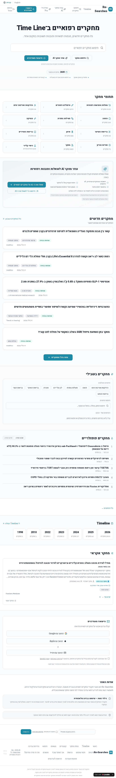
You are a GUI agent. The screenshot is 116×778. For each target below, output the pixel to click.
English (17, 2)
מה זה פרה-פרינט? (31, 752)
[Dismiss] (112, 774)
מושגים (46, 752)
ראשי (95, 746)
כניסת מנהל (9, 9)
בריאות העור (18, 387)
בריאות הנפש (103, 394)
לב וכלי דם (57, 387)
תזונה (84, 387)
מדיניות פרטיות (94, 752)
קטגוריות (63, 746)
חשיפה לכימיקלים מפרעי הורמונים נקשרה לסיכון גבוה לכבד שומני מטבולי (72, 458)
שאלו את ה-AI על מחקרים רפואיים (28, 184)
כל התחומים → (107, 508)
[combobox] (58, 48)
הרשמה (26, 731)
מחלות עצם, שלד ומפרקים (99, 586)
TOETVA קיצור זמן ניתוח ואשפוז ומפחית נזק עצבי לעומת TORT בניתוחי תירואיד (70, 467)
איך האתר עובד (58, 752)
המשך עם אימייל (56, 652)
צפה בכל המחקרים (59, 357)
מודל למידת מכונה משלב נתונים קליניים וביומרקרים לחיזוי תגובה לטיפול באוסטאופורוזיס (64, 563)
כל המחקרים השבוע (13, 219)
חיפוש (45, 746)
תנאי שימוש (80, 752)
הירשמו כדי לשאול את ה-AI (25, 191)
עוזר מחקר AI (59, 9)
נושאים (53, 746)
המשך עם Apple (56, 641)
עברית (9, 2)
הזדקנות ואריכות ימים (100, 387)
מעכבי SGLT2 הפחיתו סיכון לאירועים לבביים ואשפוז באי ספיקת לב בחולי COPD (70, 477)
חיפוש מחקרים (75, 9)
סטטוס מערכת (71, 758)
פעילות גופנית (72, 387)
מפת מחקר (74, 746)
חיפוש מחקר (80, 58)
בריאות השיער (33, 387)
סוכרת (46, 387)
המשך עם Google (56, 633)
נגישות (70, 752)
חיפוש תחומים (105, 400)
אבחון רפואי (105, 590)
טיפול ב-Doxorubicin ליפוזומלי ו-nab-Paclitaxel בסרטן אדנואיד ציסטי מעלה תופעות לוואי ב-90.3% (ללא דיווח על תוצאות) (58, 448)
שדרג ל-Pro (44, 9)
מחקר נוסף (10, 601)
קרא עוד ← (106, 597)
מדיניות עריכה (33, 746)
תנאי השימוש (44, 659)
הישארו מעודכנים (28, 9)
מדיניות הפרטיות (56, 659)
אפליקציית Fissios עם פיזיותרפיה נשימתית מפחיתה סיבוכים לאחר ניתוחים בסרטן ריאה (66, 486)
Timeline (87, 9)
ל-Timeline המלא (12, 523)
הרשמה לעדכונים (55, 758)
